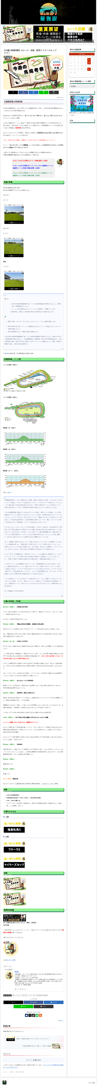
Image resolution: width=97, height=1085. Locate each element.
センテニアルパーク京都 (19, 995)
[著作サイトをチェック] (15, 989)
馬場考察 (46, 995)
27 (89, 69)
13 (89, 63)
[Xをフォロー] (18, 989)
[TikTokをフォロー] (20, 989)
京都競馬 (40, 995)
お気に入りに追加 (10, 960)
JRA (6, 353)
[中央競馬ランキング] (10, 948)
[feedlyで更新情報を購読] (23, 989)
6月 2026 (82, 54)
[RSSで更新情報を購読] (25, 989)
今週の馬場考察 (8, 995)
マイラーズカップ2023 (30, 995)
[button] (54, 92)
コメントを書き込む (33, 1060)
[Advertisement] (82, 139)
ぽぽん (17, 971)
